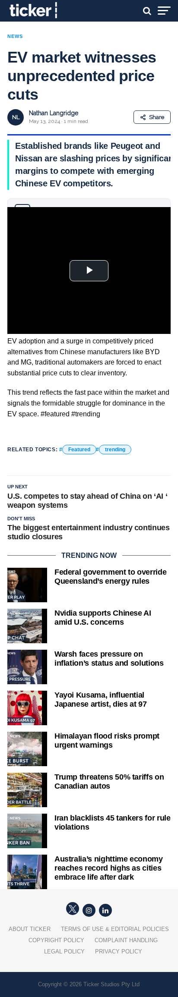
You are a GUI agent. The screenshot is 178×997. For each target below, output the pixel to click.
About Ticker (30, 929)
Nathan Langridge (53, 113)
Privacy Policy (118, 951)
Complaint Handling (126, 940)
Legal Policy (64, 951)
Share (156, 117)
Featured (79, 450)
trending (115, 450)
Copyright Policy (56, 940)
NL (15, 117)
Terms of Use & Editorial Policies (115, 929)
